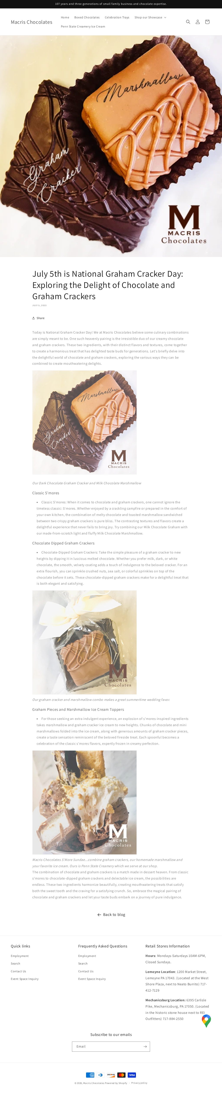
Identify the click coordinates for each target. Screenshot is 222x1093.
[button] (150, 17)
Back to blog (114, 914)
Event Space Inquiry (24, 979)
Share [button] (41, 318)
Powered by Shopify (116, 1083)
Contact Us (18, 971)
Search (15, 963)
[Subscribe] (145, 1047)
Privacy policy (139, 1082)
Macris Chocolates (93, 1083)
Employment (20, 956)
